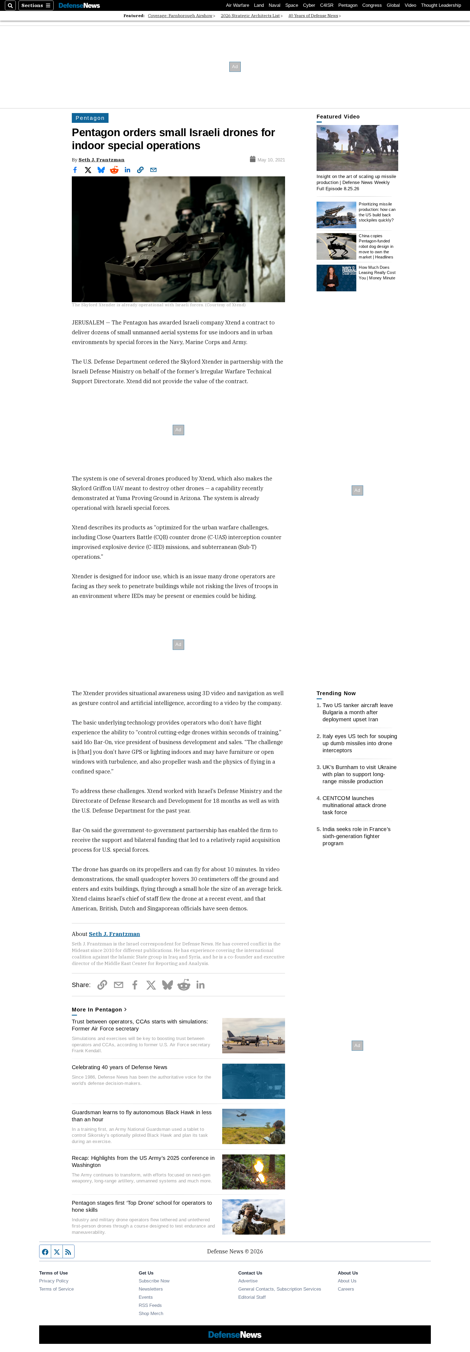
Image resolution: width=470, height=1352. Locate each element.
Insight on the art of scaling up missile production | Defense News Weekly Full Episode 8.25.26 (356, 182)
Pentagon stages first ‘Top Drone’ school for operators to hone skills (142, 1206)
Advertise (248, 1281)
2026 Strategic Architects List (250, 15)
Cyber (309, 5)
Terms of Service (56, 1289)
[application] (357, 148)
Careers (346, 1289)
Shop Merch (151, 1313)
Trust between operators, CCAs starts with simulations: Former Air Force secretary (140, 1025)
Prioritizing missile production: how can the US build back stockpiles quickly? (377, 212)
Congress (372, 5)
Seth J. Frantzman (102, 160)
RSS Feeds (150, 1305)
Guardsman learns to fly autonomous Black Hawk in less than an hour (142, 1115)
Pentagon (347, 5)
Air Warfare (237, 5)
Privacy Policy (54, 1281)
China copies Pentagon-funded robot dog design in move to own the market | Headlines (376, 246)
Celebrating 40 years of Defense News (119, 1067)
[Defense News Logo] (79, 5)
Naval (274, 5)
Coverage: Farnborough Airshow (180, 15)
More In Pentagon (97, 1010)
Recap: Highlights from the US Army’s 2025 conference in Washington (143, 1161)
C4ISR (326, 5)
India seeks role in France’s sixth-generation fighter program (357, 836)
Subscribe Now (154, 1281)
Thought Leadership (441, 5)
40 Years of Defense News (313, 15)
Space (291, 5)
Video (410, 5)
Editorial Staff (252, 1297)
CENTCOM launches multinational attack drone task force (354, 805)
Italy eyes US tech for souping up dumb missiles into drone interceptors (360, 743)
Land (259, 5)
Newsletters (151, 1289)
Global (393, 5)
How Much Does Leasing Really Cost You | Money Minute (377, 272)
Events (146, 1297)
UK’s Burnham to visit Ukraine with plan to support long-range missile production (360, 774)
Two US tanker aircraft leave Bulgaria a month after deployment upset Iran (358, 712)
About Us (347, 1281)
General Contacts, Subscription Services (279, 1289)
